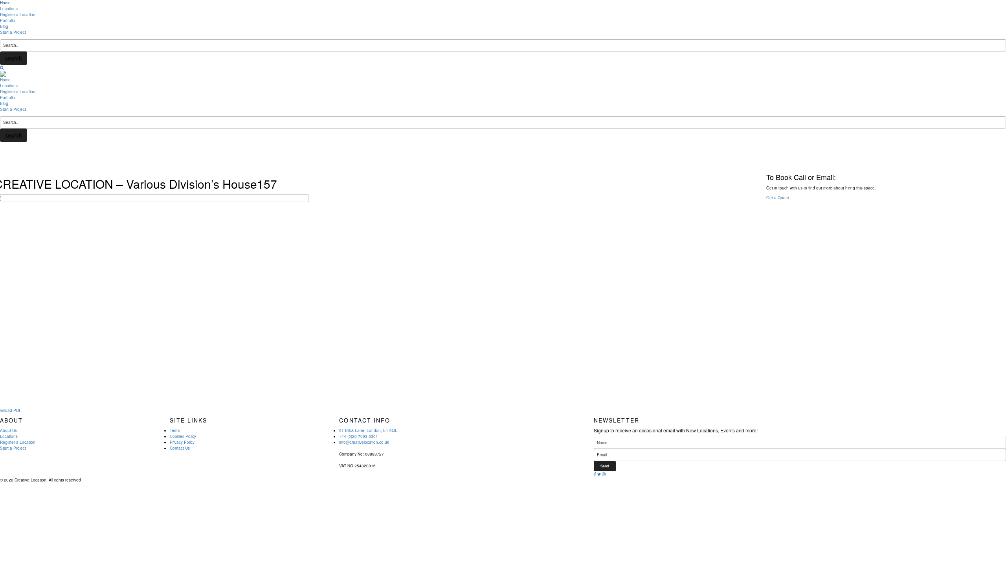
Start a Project (13, 32)
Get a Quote (777, 197)
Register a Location (17, 14)
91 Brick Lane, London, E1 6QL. (368, 430)
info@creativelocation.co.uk (364, 442)
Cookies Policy (183, 436)
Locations (9, 8)
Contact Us (180, 448)
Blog (4, 26)
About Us (8, 430)
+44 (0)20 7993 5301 (358, 436)
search (13, 58)
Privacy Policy (182, 442)
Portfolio (7, 20)
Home (5, 3)
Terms (175, 430)
